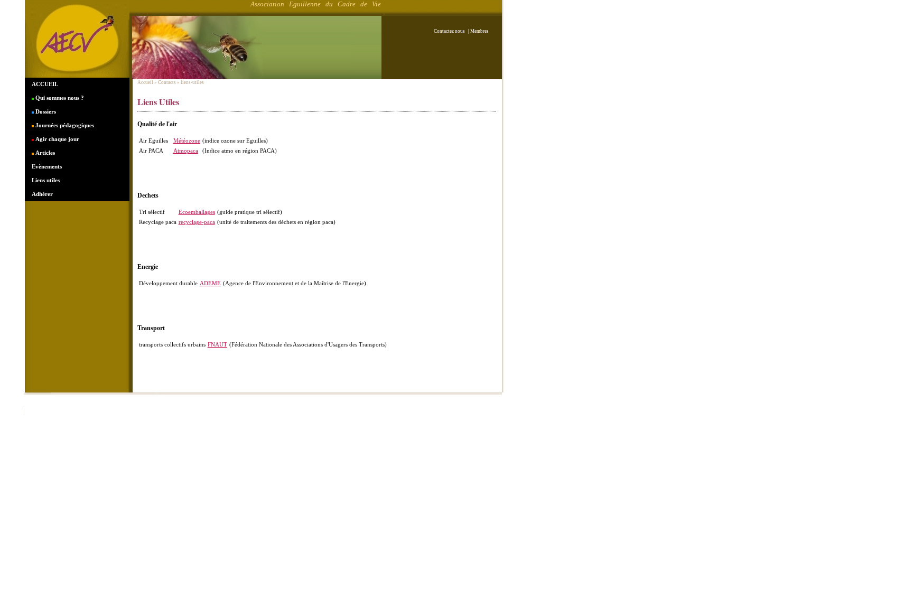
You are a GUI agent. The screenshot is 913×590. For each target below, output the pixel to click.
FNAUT (217, 344)
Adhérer (42, 194)
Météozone (186, 140)
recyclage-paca (197, 222)
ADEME (210, 283)
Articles (44, 152)
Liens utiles (46, 180)
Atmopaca (185, 150)
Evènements (47, 166)
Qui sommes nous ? (59, 98)
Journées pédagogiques (64, 125)
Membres (479, 31)
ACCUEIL (45, 84)
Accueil (145, 82)
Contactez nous (450, 31)
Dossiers (45, 111)
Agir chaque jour (56, 139)
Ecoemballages (197, 212)
